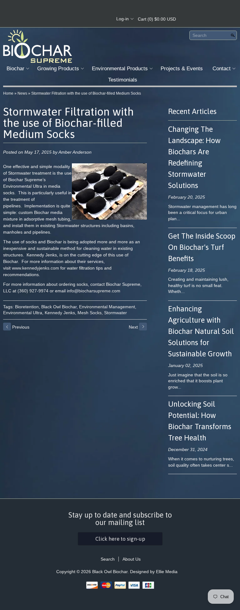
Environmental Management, (107, 306)
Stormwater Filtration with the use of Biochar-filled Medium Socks (86, 93)
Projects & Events (182, 69)
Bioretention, (27, 306)
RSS (72, 19)
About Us (131, 559)
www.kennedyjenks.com (35, 267)
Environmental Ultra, (23, 312)
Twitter (93, 19)
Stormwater (115, 312)
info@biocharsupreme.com (93, 290)
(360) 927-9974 (33, 290)
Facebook (82, 19)
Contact (221, 69)
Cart (157, 19)
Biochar (15, 69)
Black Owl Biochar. (111, 571)
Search (199, 35)
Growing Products (58, 69)
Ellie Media (167, 571)
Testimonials (122, 80)
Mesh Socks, (90, 312)
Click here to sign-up (120, 539)
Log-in (122, 18)
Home (8, 93)
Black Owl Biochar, (59, 306)
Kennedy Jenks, (60, 312)
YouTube (103, 19)
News (22, 93)
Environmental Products (120, 69)
